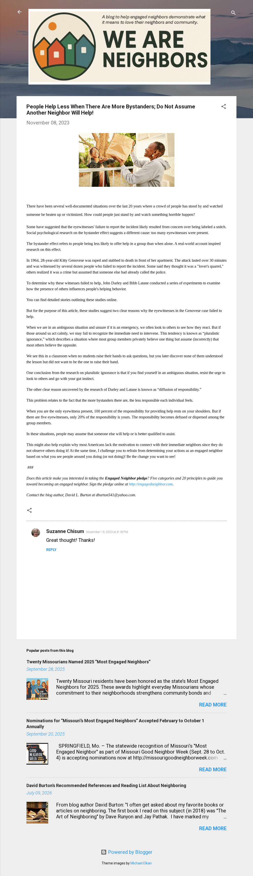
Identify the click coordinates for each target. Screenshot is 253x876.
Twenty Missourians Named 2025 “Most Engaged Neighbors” (88, 661)
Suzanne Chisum (65, 531)
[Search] (233, 13)
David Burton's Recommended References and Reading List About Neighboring (106, 785)
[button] (224, 107)
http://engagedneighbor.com (151, 484)
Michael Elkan (141, 863)
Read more (213, 705)
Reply (51, 550)
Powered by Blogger (129, 852)
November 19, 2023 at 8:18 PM (107, 532)
